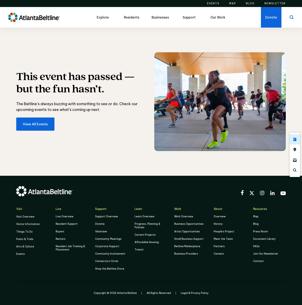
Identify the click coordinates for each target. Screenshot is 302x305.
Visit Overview (25, 216)
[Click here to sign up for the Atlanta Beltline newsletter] (295, 160)
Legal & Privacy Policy (195, 293)
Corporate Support (107, 246)
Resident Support (67, 223)
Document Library (264, 238)
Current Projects (145, 234)
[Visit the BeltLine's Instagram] (262, 193)
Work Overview (183, 216)
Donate (100, 223)
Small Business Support (189, 238)
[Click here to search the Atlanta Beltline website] (295, 170)
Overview (220, 216)
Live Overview (64, 216)
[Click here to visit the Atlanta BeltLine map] (295, 149)
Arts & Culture (25, 246)
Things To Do (24, 231)
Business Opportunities (189, 223)
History (218, 223)
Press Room (260, 231)
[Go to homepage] (34, 17)
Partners (219, 246)
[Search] (291, 17)
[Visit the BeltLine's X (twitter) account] (251, 193)
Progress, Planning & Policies (147, 225)
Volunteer (101, 231)
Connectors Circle (106, 261)
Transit (139, 249)
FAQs (256, 246)
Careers (219, 253)
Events (20, 253)
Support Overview (106, 216)
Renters (61, 238)
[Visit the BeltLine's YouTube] (283, 193)
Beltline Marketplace (187, 246)
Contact (258, 261)
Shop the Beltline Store (109, 268)
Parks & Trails (24, 239)
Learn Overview (144, 216)
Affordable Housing (147, 242)
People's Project (224, 231)
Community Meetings (108, 238)
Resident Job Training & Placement (70, 248)
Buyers (60, 231)
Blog (256, 223)
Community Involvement (110, 253)
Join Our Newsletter (265, 253)
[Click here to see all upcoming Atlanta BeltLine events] (295, 139)
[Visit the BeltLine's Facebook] (242, 193)
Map (255, 216)
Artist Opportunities (187, 231)
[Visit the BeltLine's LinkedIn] (272, 193)
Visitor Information (28, 224)
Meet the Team (223, 238)
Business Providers (186, 253)
